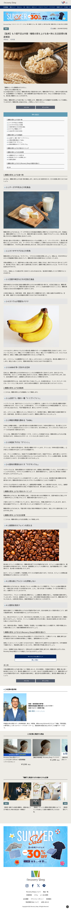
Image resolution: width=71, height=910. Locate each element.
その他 (65, 7)
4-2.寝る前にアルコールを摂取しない (16, 157)
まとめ (9, 167)
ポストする (26, 107)
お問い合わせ (45, 902)
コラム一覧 (25, 24)
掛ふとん (19, 7)
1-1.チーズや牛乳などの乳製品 (15, 122)
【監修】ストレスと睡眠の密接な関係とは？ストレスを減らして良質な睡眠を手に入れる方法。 (47, 809)
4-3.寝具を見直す (11, 159)
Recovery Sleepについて (33, 892)
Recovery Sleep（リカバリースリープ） (13, 24)
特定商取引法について (32, 902)
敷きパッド (13, 7)
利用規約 (48, 899)
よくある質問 (44, 895)
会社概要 (25, 899)
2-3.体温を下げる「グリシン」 (15, 142)
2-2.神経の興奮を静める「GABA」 (15, 140)
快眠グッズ (59, 7)
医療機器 (6, 7)
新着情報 (29, 895)
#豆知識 (12, 39)
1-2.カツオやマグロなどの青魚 (15, 125)
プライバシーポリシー (37, 899)
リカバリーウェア (43, 7)
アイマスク (52, 7)
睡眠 (6, 29)
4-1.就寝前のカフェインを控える (15, 155)
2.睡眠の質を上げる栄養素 (14, 135)
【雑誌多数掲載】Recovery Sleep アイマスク (46, 757)
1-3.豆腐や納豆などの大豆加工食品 (16, 127)
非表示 (37, 114)
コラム (36, 895)
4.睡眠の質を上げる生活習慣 (15, 152)
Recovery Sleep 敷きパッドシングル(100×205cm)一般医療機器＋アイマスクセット (14, 759)
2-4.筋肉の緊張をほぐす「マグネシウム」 (17, 144)
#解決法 (6, 39)
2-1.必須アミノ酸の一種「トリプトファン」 (18, 138)
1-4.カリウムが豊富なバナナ (14, 129)
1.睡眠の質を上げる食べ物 (14, 119)
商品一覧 (45, 892)
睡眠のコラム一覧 (33, 24)
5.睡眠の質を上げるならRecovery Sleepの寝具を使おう (23, 163)
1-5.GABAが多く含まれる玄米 (14, 131)
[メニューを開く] (66, 3)
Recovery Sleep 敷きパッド (35, 658)
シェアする (46, 107)
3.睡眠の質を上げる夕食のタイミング (18, 148)
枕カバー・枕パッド (32, 7)
